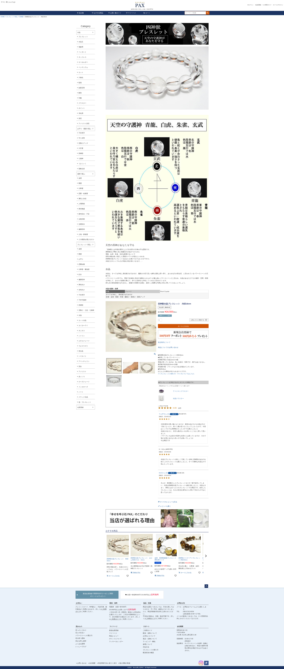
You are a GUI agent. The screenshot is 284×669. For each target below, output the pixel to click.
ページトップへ (206, 586)
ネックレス (82, 57)
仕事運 (81, 188)
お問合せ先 (181, 603)
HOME (3, 17)
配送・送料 (113, 603)
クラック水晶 (83, 397)
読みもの (79, 626)
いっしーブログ (80, 646)
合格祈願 (82, 219)
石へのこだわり (80, 630)
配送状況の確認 (148, 652)
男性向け (82, 285)
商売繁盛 (82, 209)
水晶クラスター (178, 398)
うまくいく (82, 163)
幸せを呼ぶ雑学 (80, 641)
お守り (81, 259)
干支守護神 (82, 300)
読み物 (81, 13)
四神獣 (21, 17)
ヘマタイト (82, 356)
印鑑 (80, 98)
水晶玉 (81, 42)
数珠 (80, 93)
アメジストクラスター (180, 391)
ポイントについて (115, 639)
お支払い (79, 603)
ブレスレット (83, 37)
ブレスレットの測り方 (150, 650)
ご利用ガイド (267, 5)
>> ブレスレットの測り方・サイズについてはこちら (176, 374)
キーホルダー (83, 62)
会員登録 (258, 5)
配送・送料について (150, 633)
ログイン (250, 5)
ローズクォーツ (84, 382)
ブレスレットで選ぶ (12, 17)
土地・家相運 (83, 234)
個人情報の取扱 (124, 663)
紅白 (80, 274)
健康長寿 (82, 229)
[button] (206, 556)
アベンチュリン (84, 361)
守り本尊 (82, 138)
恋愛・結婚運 (83, 193)
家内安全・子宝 (84, 214)
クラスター (82, 103)
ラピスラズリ (83, 346)
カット (81, 72)
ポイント (82, 108)
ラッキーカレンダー (116, 641)
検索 (207, 12)
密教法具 (82, 169)
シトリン (82, 336)
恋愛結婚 (82, 264)
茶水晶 (81, 351)
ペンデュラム (83, 67)
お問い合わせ (82, 663)
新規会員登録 (113, 630)
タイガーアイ (83, 325)
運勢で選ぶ (81, 174)
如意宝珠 (82, 88)
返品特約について (164, 342)
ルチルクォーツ (84, 341)
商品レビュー (113, 636)
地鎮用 (81, 47)
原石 (80, 118)
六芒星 (81, 148)
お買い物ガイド (115, 13)
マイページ (132, 13)
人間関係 (82, 204)
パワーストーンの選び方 (84, 635)
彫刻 (80, 83)
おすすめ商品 (98, 13)
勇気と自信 (82, 198)
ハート (81, 392)
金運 (80, 178)
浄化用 (81, 113)
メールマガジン (278, 5)
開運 (80, 183)
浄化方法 (146, 647)
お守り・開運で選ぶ (84, 129)
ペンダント (82, 52)
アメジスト (82, 371)
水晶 (78, 32)
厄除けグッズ (83, 143)
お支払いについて (149, 636)
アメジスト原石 (84, 123)
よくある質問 (80, 644)
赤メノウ (82, 376)
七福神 (81, 158)
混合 (80, 366)
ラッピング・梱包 (149, 641)
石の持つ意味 (80, 638)
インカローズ (83, 387)
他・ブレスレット (85, 402)
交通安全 (82, 224)
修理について (147, 644)
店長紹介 (188, 641)
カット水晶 (82, 320)
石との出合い (80, 633)
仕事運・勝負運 (84, 269)
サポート (146, 626)
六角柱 (81, 77)
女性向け (82, 290)
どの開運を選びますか (86, 239)
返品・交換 (147, 603)
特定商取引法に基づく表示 (107, 663)
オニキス (82, 331)
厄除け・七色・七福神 (86, 310)
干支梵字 (82, 133)
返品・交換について (150, 639)
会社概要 (180, 626)
